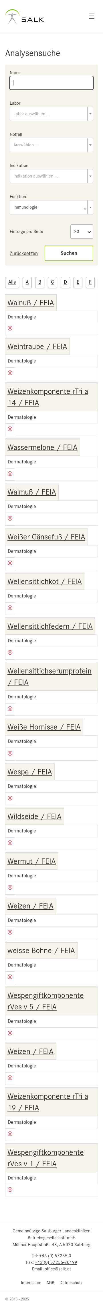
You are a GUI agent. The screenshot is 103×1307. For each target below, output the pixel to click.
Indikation (19, 165)
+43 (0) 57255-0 (55, 1255)
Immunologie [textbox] (49, 208)
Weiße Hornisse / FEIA (44, 727)
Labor (15, 103)
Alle (12, 282)
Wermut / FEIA (31, 861)
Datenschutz (71, 1282)
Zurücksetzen (24, 253)
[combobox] (51, 114)
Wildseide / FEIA (34, 816)
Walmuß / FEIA (31, 492)
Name (15, 72)
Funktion (18, 196)
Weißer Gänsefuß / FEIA (46, 536)
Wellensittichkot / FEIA (44, 581)
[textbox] (51, 113)
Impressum (31, 1282)
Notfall (16, 134)
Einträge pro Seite (26, 231)
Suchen (69, 253)
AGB (50, 1282)
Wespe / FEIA (29, 771)
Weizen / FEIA (30, 905)
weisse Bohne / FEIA (41, 950)
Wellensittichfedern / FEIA (50, 626)
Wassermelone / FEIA (42, 447)
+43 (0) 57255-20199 (56, 1262)
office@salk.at (58, 1269)
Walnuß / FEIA (30, 302)
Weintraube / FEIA (37, 346)
